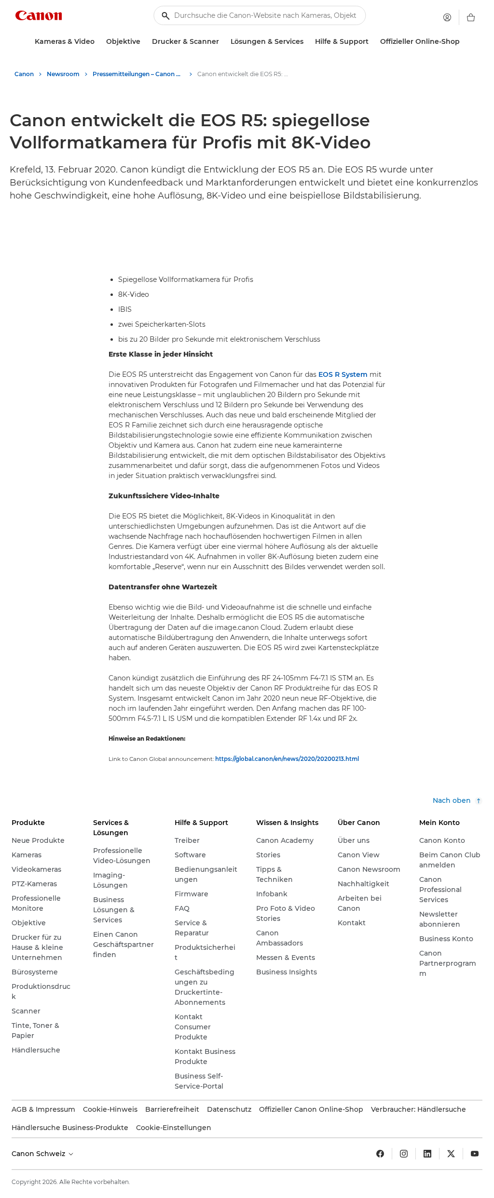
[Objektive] (144, 42)
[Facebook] (380, 1154)
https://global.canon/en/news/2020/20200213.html (287, 759)
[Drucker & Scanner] (223, 42)
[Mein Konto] (447, 17)
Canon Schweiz (39, 1153)
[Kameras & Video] (98, 42)
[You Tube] (475, 1154)
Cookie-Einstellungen (173, 1127)
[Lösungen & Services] (307, 42)
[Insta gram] (404, 1154)
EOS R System (343, 374)
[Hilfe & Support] (372, 42)
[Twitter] (451, 1154)
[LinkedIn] (427, 1154)
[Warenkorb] (471, 17)
